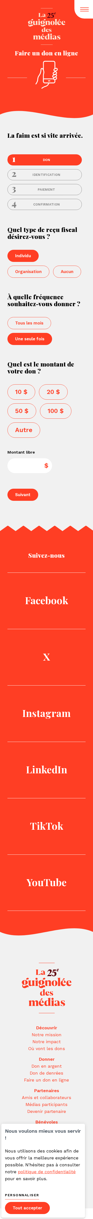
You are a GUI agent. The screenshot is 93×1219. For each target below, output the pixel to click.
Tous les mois (29, 323)
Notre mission (47, 1034)
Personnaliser (22, 1195)
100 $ (56, 410)
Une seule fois (29, 338)
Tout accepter (27, 1207)
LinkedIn (46, 769)
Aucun (67, 271)
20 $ (53, 391)
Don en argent (46, 1066)
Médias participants (46, 1104)
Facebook (46, 600)
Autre (23, 430)
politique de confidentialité (47, 1171)
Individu (23, 255)
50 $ (22, 410)
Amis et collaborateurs (46, 1097)
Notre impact (46, 1041)
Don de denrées (46, 1073)
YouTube (46, 882)
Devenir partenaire (46, 1111)
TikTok (46, 825)
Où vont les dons (46, 1048)
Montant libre (21, 452)
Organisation (28, 271)
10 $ (21, 391)
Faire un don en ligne (46, 1079)
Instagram (46, 712)
